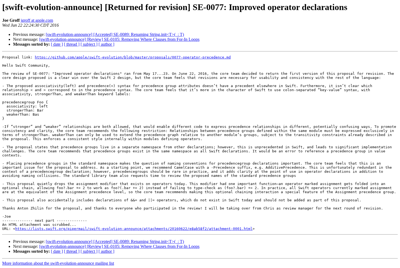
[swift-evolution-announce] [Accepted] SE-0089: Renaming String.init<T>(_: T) (115, 34)
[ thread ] (71, 44)
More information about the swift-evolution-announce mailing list (58, 263)
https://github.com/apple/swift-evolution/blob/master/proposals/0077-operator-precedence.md (133, 57)
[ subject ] (89, 44)
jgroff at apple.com (37, 20)
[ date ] (57, 44)
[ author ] (106, 44)
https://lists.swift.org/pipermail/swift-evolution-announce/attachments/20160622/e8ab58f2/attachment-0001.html (134, 229)
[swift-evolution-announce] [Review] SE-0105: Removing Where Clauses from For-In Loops (119, 39)
